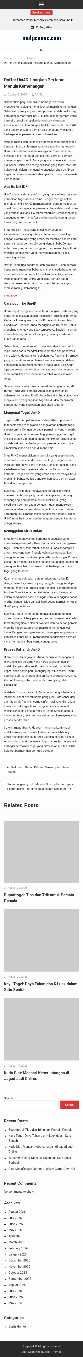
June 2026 (15, 1224)
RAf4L (38, 94)
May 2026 (15, 1230)
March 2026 (16, 1242)
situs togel (10, 295)
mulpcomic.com (41, 37)
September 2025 (19, 1279)
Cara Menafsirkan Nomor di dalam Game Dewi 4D (41, 1169)
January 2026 (17, 1254)
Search (8, 1098)
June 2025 (15, 1297)
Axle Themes (53, 1352)
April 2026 (15, 1236)
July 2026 (15, 1218)
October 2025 (17, 1272)
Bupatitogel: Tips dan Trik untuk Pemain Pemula (40, 1130)
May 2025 (15, 1303)
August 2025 (17, 1285)
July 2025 (15, 1291)
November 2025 (19, 1266)
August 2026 (17, 1212)
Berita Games (17, 1326)
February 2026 (18, 1248)
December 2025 (19, 1260)
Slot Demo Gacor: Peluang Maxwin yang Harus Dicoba (38, 770)
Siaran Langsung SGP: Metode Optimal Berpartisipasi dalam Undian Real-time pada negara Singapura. (40, 786)
